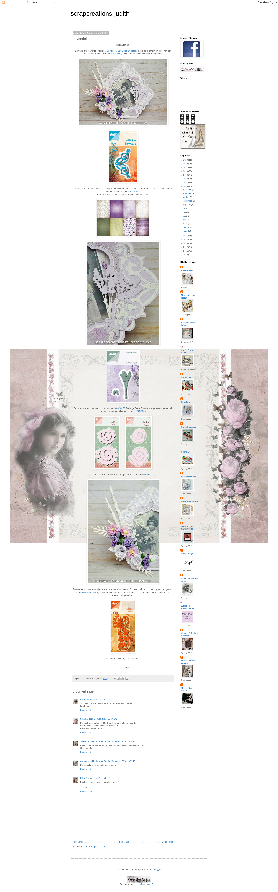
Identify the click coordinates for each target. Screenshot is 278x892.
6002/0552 (116, 54)
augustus (187, 205)
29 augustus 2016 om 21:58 (98, 778)
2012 (185, 247)
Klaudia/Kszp (187, 270)
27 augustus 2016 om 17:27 (106, 719)
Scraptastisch (86, 719)
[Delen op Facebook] (124, 678)
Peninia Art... (187, 402)
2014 (185, 239)
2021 (185, 167)
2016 (185, 186)
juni (184, 212)
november (187, 193)
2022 (185, 164)
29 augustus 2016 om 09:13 (123, 741)
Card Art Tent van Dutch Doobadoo (121, 51)
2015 (185, 236)
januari (186, 231)
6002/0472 (120, 408)
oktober (186, 197)
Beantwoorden (86, 710)
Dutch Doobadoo (188, 427)
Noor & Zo (185, 452)
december (187, 189)
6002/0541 (134, 191)
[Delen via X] (121, 678)
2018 (185, 179)
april (185, 220)
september (187, 201)
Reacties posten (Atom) (96, 846)
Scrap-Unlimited (188, 477)
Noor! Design (187, 554)
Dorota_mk (186, 377)
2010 (185, 255)
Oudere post (167, 842)
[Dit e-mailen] (114, 678)
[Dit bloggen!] (118, 678)
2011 (185, 251)
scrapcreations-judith (100, 13)
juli (184, 208)
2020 (185, 171)
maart (185, 223)
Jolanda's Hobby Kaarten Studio (95, 741)
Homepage (124, 842)
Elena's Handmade (189, 501)
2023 (185, 160)
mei (184, 216)
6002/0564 (146, 474)
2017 (185, 183)
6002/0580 (87, 592)
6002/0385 (141, 411)
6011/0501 (145, 194)
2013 (185, 243)
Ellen (82, 699)
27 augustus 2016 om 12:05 (98, 699)
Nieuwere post (79, 842)
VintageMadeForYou (148, 884)
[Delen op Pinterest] (127, 678)
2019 (185, 175)
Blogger (157, 869)
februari (186, 227)
